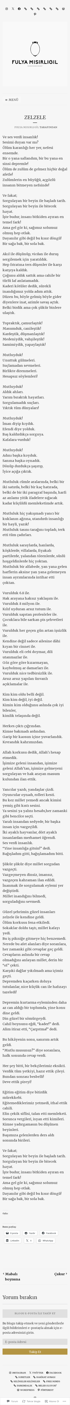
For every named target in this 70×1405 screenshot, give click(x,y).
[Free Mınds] (44, 9)
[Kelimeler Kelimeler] (38, 9)
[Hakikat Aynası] (31, 9)
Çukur (59, 1274)
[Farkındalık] (50, 9)
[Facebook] (19, 9)
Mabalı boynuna (12, 1276)
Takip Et (35, 1352)
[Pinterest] (35, 14)
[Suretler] (25, 9)
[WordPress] (63, 9)
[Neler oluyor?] (57, 9)
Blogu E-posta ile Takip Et (35, 1313)
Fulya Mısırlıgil (26, 127)
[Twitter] (12, 9)
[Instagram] (6, 9)
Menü (13, 100)
